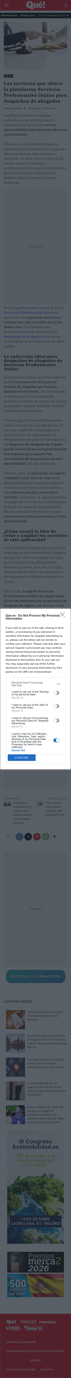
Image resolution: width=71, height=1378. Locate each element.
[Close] (63, 615)
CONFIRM (22, 757)
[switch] (56, 693)
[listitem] (35, 684)
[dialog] (35, 689)
